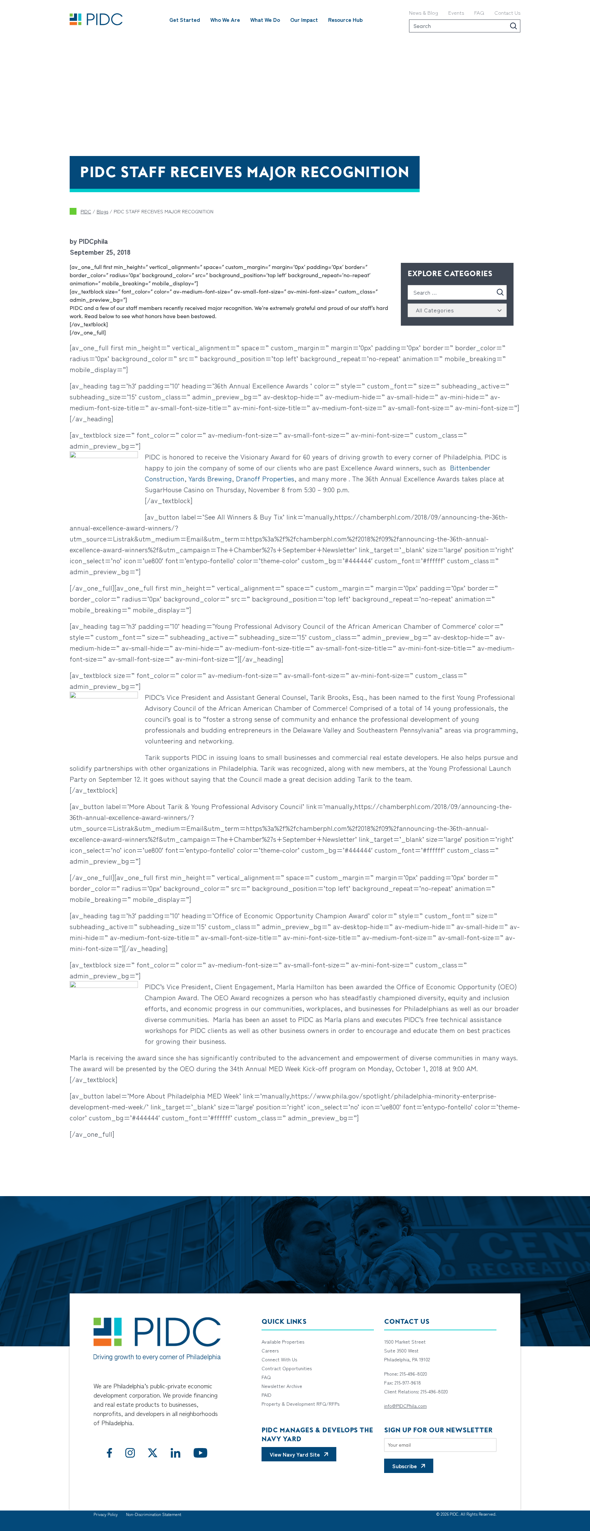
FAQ (479, 12)
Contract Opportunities (287, 1368)
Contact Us (507, 12)
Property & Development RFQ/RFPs (300, 1403)
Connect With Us (279, 1359)
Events (456, 12)
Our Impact (304, 19)
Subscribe (404, 1466)
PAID (266, 1394)
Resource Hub (345, 19)
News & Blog (423, 12)
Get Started (184, 19)
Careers (270, 1350)
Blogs (102, 211)
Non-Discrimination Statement (153, 1514)
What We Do (265, 19)
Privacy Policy (106, 1514)
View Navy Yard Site (295, 1454)
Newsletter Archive (282, 1386)
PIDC (86, 211)
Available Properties (283, 1341)
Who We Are (225, 19)
